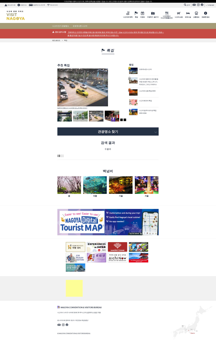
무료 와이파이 (54, 5)
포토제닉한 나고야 (80, 26)
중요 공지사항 (11, 5)
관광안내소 (23, 5)
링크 (72, 320)
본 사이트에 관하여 (63, 320)
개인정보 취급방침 (81, 320)
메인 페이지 (56, 40)
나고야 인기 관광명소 (60, 26)
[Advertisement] (74, 288)
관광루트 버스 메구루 (39, 5)
